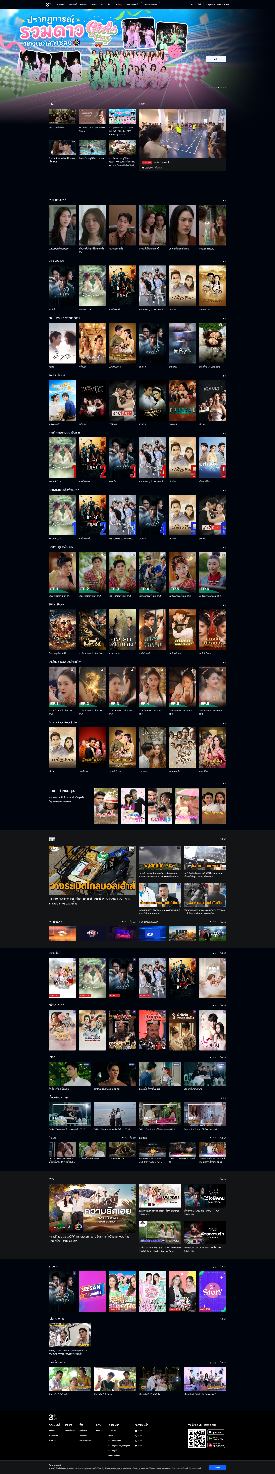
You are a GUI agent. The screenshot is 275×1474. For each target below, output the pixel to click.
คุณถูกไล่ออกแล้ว (116, 248)
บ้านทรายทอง (204, 309)
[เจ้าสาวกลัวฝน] (187, 806)
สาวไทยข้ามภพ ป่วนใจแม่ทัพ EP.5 (180, 712)
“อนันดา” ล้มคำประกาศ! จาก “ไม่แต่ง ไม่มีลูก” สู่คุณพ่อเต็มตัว (212, 1160)
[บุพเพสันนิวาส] (122, 343)
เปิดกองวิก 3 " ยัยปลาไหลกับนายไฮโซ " (200, 1394)
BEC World (112, 1430)
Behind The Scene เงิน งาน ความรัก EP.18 (67, 1129)
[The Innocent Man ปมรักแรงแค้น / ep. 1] (212, 1030)
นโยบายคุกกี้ (112, 1450)
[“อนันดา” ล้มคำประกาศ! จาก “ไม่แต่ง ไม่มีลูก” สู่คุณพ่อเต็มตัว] (212, 1149)
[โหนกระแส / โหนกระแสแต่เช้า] (122, 933)
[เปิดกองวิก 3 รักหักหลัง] (70, 1379)
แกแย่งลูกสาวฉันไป (206, 248)
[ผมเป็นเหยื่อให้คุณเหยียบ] (62, 225)
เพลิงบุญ (82, 424)
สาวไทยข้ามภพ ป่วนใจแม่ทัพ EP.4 (150, 712)
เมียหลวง (202, 424)
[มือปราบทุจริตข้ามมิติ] (62, 629)
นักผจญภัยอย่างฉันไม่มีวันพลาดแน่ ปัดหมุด (62, 160)
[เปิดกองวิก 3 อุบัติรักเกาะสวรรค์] (92, 147)
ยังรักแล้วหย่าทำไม (56, 127)
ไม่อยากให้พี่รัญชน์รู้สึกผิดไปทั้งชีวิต (91, 250)
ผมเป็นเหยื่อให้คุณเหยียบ (59, 248)
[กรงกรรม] (182, 400)
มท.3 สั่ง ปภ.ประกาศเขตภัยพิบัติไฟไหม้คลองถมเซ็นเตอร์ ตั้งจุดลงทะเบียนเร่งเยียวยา (203, 875)
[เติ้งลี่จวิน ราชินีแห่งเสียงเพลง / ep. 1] (62, 1030)
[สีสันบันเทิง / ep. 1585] (92, 1291)
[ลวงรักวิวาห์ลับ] (152, 629)
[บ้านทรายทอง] (212, 285)
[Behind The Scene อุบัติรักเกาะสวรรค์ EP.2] (160, 1114)
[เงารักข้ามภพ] (122, 629)
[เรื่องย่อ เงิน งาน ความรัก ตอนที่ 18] (182, 1149)
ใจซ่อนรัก (82, 366)
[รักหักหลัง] (182, 343)
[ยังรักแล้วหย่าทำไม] (62, 116)
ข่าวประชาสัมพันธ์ (85, 1440)
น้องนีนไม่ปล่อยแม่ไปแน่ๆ (179, 248)
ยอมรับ (217, 1467)
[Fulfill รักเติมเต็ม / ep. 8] (212, 978)
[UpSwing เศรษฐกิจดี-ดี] (182, 933)
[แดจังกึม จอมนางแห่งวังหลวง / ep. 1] (92, 1030)
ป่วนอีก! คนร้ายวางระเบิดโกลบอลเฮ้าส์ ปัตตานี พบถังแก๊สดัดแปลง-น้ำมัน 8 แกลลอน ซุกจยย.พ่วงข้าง (90, 901)
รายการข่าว (83, 1435)
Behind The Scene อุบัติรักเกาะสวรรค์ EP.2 (157, 1129)
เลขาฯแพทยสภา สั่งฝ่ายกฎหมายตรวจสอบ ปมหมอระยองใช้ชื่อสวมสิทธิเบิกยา (159, 911)
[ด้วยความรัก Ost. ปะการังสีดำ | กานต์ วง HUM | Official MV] (205, 1232)
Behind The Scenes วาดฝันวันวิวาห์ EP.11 (112, 1129)
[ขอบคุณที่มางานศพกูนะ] (205, 1074)
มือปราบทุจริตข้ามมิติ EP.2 (90, 596)
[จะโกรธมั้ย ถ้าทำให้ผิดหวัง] (160, 1074)
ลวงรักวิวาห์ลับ (145, 653)
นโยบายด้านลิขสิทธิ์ (114, 1440)
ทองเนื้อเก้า (83, 771)
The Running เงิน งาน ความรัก (151, 309)
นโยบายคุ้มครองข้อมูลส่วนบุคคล (119, 1445)
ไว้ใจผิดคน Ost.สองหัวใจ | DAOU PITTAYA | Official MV (202, 1212)
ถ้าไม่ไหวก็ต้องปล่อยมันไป (59, 1089)
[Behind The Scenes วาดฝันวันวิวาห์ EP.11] (115, 1114)
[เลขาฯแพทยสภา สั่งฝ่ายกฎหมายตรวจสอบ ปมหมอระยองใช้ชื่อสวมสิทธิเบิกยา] (160, 895)
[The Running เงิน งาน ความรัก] (152, 285)
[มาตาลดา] (152, 747)
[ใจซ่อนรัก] (92, 343)
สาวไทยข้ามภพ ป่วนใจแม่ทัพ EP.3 (120, 712)
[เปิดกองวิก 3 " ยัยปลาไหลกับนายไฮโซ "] (205, 1379)
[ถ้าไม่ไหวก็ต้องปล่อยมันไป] (70, 1074)
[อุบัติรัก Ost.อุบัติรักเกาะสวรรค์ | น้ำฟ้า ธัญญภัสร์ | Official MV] (160, 1196)
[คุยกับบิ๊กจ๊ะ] (212, 933)
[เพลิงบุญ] (92, 400)
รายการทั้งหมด (70, 1430)
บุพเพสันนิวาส (115, 366)
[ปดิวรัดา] (182, 285)
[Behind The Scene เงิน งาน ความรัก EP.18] (70, 1114)
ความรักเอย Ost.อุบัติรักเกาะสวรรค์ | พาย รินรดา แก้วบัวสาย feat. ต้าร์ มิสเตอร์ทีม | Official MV (122, 162)
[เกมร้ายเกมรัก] (62, 400)
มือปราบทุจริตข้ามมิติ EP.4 (150, 596)
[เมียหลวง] (212, 400)
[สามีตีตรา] (122, 400)
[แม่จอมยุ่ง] (160, 806)
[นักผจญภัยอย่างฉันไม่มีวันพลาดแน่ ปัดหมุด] (62, 147)
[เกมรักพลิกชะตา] (182, 629)
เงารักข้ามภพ (114, 653)
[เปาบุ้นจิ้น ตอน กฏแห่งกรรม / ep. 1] (152, 1030)
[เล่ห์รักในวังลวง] (212, 629)
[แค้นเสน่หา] (152, 400)
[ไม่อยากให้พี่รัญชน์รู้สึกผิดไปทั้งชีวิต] (92, 225)
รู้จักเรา (110, 1435)
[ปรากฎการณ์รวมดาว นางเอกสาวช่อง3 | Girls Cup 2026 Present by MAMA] (122, 116)
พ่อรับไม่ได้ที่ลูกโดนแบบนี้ (149, 248)
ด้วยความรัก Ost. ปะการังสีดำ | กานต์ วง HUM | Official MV (203, 1249)
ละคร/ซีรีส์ (52, 1430)
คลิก (216, 59)
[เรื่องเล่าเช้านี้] (62, 933)
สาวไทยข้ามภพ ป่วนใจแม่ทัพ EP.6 (210, 712)
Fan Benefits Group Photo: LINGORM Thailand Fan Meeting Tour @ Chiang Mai (151, 1160)
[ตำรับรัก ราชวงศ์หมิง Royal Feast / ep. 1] (182, 1030)
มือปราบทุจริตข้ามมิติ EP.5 (180, 596)
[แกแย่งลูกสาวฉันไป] (212, 225)
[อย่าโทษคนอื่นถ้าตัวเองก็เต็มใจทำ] (115, 1074)
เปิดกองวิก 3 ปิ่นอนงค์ (103, 1394)
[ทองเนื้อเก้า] (92, 747)
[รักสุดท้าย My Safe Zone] (212, 343)
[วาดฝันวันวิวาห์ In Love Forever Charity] (92, 116)
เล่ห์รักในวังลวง (205, 653)
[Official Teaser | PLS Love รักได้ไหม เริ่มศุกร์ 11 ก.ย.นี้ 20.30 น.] (62, 1149)
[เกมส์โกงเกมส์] (122, 285)
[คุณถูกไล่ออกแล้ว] (122, 225)
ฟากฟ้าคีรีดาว (205, 481)
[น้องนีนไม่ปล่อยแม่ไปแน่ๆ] (182, 225)
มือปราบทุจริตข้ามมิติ (57, 653)
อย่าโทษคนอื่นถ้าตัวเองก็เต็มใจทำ (107, 1089)
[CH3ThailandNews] (152, 933)
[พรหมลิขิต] (212, 747)
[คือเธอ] (62, 343)
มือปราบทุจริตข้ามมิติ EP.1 (60, 596)
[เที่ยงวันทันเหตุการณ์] (92, 933)
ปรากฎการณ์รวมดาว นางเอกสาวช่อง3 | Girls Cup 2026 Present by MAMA (121, 131)
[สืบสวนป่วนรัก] (133, 806)
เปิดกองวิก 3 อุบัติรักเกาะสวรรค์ (91, 158)
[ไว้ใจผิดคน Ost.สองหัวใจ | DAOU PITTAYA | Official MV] (205, 1196)
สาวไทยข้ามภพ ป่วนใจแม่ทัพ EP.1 (60, 712)
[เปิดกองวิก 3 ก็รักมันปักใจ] (160, 1379)
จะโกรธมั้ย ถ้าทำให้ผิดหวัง (149, 1089)
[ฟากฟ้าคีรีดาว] (212, 457)
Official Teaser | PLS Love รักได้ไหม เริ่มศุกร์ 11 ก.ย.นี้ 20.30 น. (61, 1160)
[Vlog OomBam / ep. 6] (152, 1291)
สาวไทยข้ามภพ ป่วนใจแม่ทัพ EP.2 (90, 712)
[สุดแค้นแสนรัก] (182, 747)
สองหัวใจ (52, 309)
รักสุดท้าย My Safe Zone (209, 366)
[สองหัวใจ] (62, 285)
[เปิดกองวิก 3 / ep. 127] (62, 1291)
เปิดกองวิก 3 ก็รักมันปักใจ (149, 1394)
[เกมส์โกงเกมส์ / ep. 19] (182, 978)
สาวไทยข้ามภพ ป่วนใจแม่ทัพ (90, 653)
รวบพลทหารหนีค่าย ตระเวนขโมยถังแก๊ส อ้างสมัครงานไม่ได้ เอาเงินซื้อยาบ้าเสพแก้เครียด (204, 911)
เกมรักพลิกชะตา (175, 653)
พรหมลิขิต (203, 771)
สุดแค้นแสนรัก (174, 771)
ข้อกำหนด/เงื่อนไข (114, 1455)
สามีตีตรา (113, 424)
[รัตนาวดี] (106, 806)
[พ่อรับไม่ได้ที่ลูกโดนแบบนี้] (152, 225)
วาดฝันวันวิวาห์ (85, 309)
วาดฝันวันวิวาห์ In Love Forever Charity (92, 129)
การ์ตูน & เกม (53, 1440)
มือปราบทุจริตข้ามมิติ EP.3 (120, 596)
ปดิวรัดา (172, 309)
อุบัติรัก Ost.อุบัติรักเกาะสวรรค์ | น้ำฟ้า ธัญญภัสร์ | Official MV (159, 1212)
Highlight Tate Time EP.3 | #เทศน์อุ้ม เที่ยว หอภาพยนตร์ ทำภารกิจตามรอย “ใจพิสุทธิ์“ (68, 1352)
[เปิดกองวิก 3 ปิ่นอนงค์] (115, 1379)
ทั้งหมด (223, 839)
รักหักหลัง (173, 366)
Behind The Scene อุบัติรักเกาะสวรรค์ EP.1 (202, 1129)
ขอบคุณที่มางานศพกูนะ (193, 1089)
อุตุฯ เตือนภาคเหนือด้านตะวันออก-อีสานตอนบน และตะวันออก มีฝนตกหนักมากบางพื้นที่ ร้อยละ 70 (159, 875)
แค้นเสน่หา (143, 424)
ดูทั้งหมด (158, 167)
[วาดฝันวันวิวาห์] (92, 285)
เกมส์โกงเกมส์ (114, 309)
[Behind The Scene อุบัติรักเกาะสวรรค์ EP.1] (205, 1114)
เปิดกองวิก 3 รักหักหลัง (58, 1394)
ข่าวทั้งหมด (83, 1430)
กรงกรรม (173, 424)
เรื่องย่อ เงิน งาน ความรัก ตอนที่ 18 (182, 1160)
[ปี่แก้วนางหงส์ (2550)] (214, 806)
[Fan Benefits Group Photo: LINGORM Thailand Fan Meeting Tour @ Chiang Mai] (152, 1149)
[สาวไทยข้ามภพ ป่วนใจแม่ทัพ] (92, 629)
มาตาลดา (143, 771)
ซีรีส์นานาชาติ (53, 1435)
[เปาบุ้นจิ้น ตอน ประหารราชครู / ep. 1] (122, 1030)
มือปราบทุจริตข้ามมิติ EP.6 (210, 596)
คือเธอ (51, 366)
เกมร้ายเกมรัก (54, 424)
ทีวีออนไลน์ (99, 1430)
